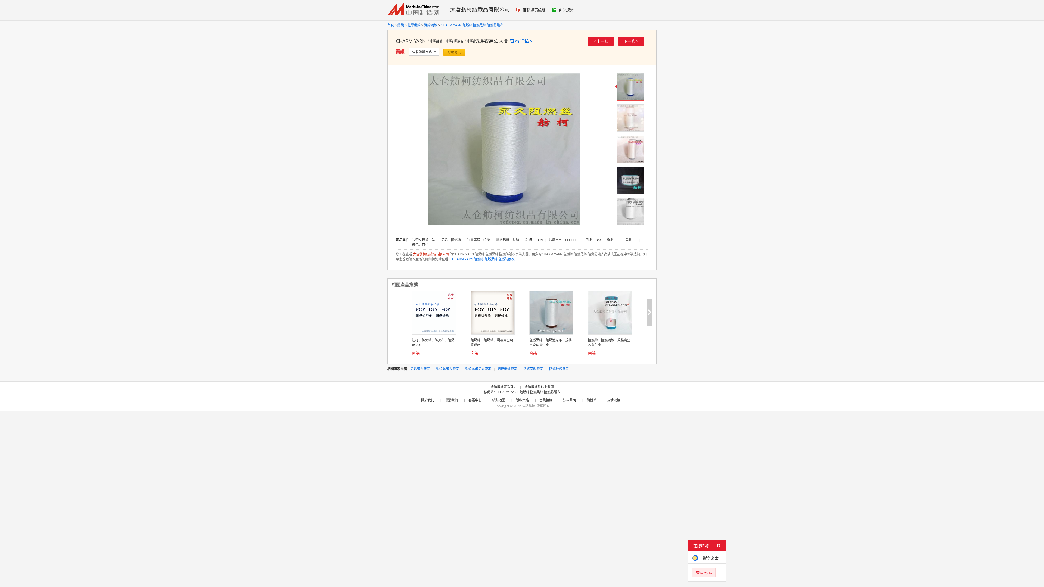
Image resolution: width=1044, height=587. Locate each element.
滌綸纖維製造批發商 (539, 387)
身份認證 (566, 10)
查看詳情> (521, 41)
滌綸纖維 (430, 25)
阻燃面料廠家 (533, 369)
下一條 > (631, 41)
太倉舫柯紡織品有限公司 (480, 9)
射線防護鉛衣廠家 (478, 369)
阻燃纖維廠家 (507, 369)
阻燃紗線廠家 (559, 369)
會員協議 (545, 400)
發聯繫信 (454, 52)
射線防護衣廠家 (447, 369)
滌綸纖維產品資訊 (503, 387)
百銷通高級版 (534, 10)
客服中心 (474, 400)
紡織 (400, 25)
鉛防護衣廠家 (420, 369)
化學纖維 (414, 25)
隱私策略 (522, 400)
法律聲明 (569, 400)
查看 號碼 (704, 572)
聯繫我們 (451, 400)
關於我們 (427, 400)
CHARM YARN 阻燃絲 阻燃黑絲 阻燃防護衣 (472, 25)
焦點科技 (528, 406)
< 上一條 (601, 41)
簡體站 (591, 400)
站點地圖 (498, 400)
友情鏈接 (613, 400)
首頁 (390, 25)
